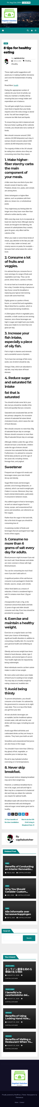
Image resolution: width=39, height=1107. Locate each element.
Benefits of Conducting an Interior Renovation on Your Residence (19, 869)
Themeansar (19, 1097)
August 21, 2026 (13, 975)
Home (5, 43)
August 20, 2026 (13, 1022)
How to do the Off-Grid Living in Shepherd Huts (28, 822)
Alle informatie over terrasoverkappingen (18, 913)
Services (8, 1012)
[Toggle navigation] (35, 30)
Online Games (10, 965)
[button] (28, 30)
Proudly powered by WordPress (11, 1095)
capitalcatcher (19, 58)
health (16, 85)
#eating (28, 61)
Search (6, 931)
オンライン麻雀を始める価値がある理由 (18, 970)
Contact (22, 1102)
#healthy (14, 64)
